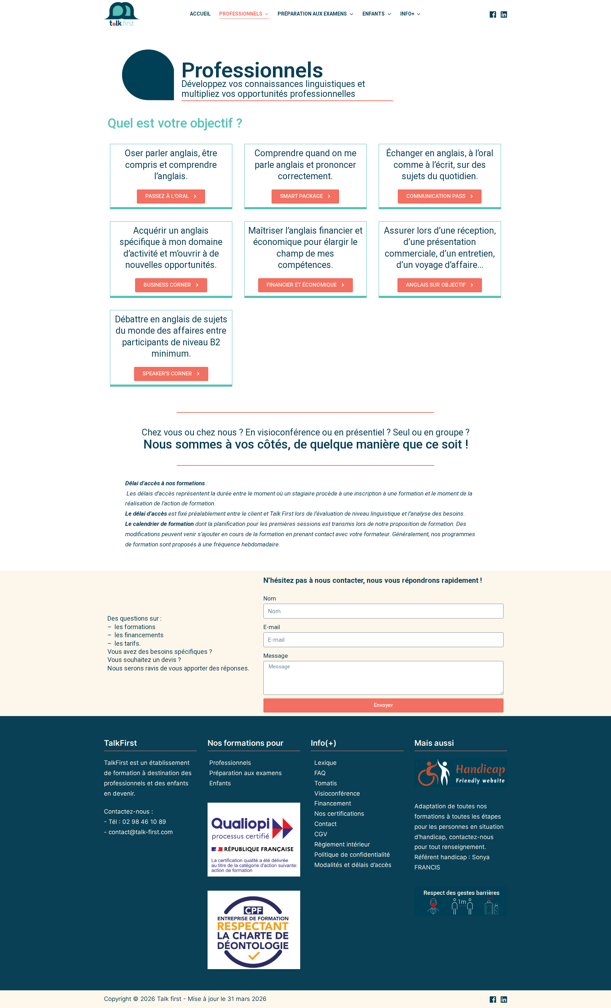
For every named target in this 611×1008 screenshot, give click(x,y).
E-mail (271, 627)
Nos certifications (339, 813)
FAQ (320, 772)
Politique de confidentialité (352, 854)
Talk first (169, 998)
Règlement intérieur (342, 844)
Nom (269, 598)
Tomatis (325, 783)
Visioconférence (337, 793)
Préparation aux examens (245, 772)
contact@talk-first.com (141, 832)
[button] (171, 196)
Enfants (220, 783)
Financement (332, 803)
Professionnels (230, 762)
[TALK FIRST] (121, 14)
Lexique (325, 762)
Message (275, 655)
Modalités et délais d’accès (352, 864)
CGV (320, 834)
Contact (325, 823)
